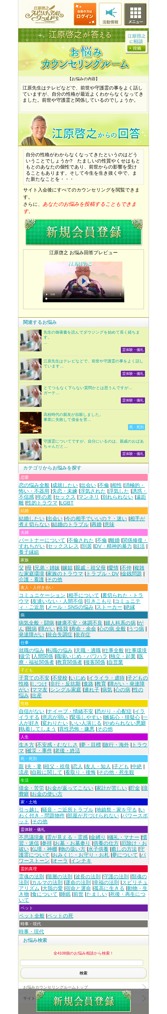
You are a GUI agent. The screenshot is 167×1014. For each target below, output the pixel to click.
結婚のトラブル (71, 524)
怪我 (63, 629)
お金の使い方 (47, 794)
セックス (65, 497)
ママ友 (39, 690)
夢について (125, 855)
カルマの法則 (47, 882)
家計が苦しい (111, 788)
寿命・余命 (83, 629)
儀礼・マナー (124, 837)
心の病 (122, 690)
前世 (78, 894)
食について (45, 894)
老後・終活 (67, 750)
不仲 (126, 568)
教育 (101, 684)
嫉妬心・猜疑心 (122, 717)
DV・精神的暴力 (113, 546)
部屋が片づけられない (93, 815)
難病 (32, 629)
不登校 (59, 678)
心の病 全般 (112, 629)
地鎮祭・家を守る (116, 810)
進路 (88, 684)
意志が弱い (55, 717)
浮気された (93, 491)
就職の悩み (31, 650)
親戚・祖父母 (90, 568)
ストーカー (109, 607)
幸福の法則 (106, 882)
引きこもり (99, 601)
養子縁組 (29, 552)
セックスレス (63, 546)
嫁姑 (67, 568)
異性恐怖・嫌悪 (76, 729)
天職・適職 (88, 650)
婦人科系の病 (120, 623)
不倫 (104, 485)
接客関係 (95, 662)
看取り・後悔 (80, 772)
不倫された (81, 540)
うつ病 (136, 629)
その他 (54, 579)
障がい (47, 629)
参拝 (47, 843)
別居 (87, 546)
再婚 (96, 524)
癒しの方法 (124, 849)
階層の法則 (59, 876)
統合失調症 (59, 634)
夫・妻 (34, 766)
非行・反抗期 (65, 684)
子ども (121, 766)
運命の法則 (78, 882)
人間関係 (43, 656)
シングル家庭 (65, 690)
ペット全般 (32, 916)
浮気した (119, 491)
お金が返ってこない (70, 788)
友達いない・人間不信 (57, 601)
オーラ (60, 861)
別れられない (117, 497)
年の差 (44, 497)
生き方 (26, 745)
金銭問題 (132, 573)
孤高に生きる (109, 888)
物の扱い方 (72, 849)
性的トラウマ (42, 503)
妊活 (140, 546)
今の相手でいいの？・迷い (96, 518)
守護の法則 (116, 876)
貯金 (135, 788)
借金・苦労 (31, 788)
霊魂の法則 (31, 876)
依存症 (82, 634)
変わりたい (55, 723)
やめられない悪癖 (125, 723)
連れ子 (91, 690)
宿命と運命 (78, 888)
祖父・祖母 (57, 766)
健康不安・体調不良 (79, 623)
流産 (24, 772)
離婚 (115, 540)
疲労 (25, 656)
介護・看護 (31, 579)
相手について (83, 595)
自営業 (115, 662)
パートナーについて (42, 540)
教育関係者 (69, 662)
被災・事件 (39, 750)
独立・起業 (123, 656)
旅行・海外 (116, 745)
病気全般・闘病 (36, 623)
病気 (107, 690)
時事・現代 (31, 931)
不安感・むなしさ (57, 745)
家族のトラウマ (65, 573)
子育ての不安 (34, 678)
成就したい (65, 485)
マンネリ (88, 497)
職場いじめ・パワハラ (82, 656)
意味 (109, 524)
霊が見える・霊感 (67, 837)
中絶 (137, 766)
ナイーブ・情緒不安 (70, 711)
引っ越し (29, 810)
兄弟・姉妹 (47, 568)
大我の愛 (52, 888)
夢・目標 (91, 745)
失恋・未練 (64, 491)
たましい (96, 894)
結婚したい (32, 518)
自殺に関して (47, 772)
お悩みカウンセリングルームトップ (55, 987)
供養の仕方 (106, 843)
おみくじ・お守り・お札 (81, 855)
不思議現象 (31, 837)
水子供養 (98, 849)
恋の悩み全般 (34, 485)
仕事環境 (137, 650)
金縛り (98, 837)
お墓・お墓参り (73, 843)
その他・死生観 (116, 772)
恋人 (78, 766)
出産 (37, 695)
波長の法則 (88, 876)
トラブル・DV (102, 573)
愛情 (113, 568)
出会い (88, 485)
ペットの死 (60, 916)
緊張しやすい (86, 717)
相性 (117, 485)
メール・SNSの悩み (70, 607)
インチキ (81, 861)
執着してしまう (38, 729)
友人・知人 (98, 766)
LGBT (67, 503)
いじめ (78, 678)
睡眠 (66, 894)
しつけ (39, 684)
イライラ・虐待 (107, 678)
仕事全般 (114, 650)
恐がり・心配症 (114, 711)
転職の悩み (60, 650)
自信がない (32, 711)
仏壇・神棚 (44, 849)
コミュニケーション (42, 595)
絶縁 (130, 607)
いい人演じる (86, 723)
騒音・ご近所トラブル (67, 810)
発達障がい (31, 634)
